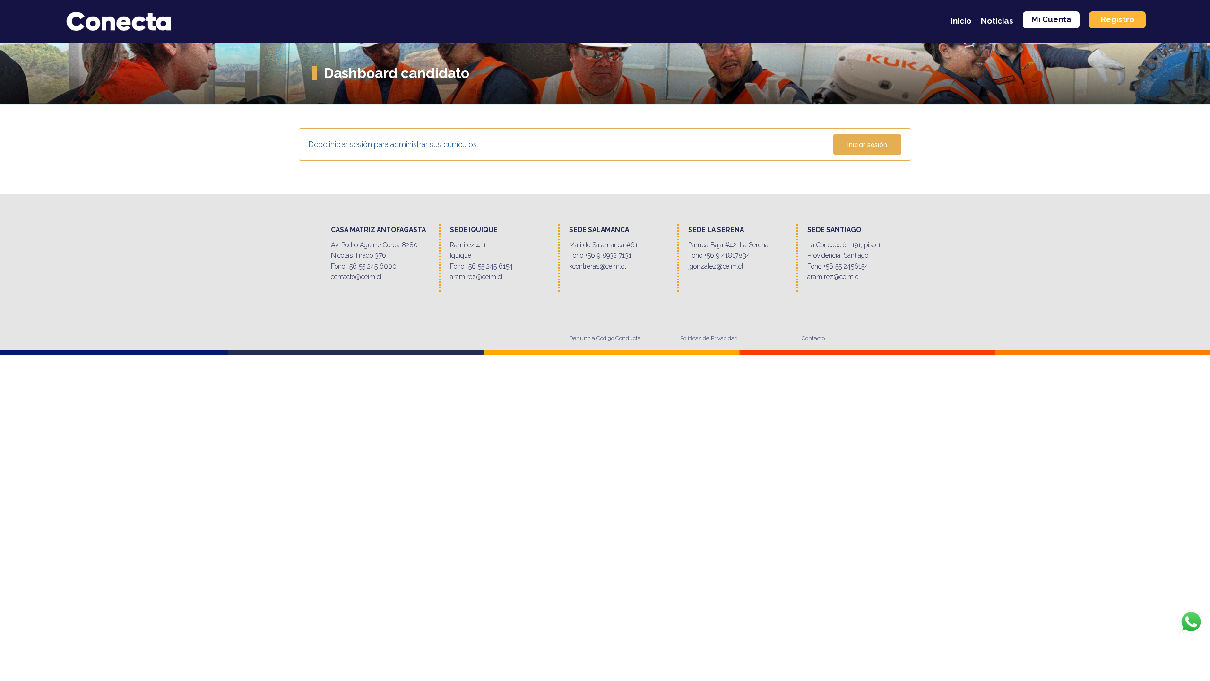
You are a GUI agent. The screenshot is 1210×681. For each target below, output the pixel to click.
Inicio (961, 21)
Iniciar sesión (867, 144)
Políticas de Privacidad (709, 338)
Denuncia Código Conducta (605, 338)
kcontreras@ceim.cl (597, 266)
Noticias (997, 21)
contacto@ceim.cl (356, 276)
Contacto (813, 338)
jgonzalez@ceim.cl (715, 266)
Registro (1117, 19)
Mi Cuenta (1051, 19)
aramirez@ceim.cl (476, 276)
